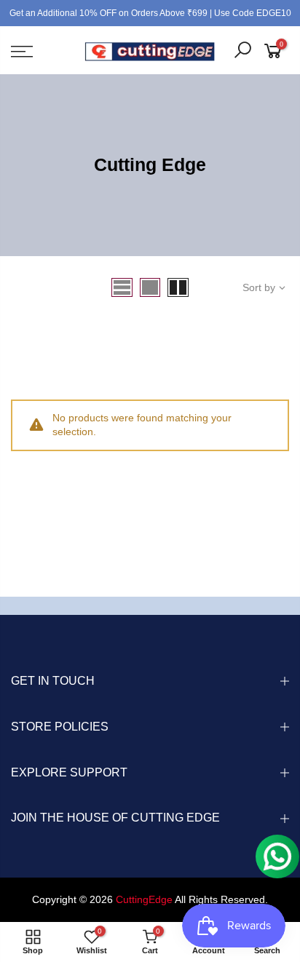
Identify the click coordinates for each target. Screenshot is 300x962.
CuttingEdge (144, 899)
